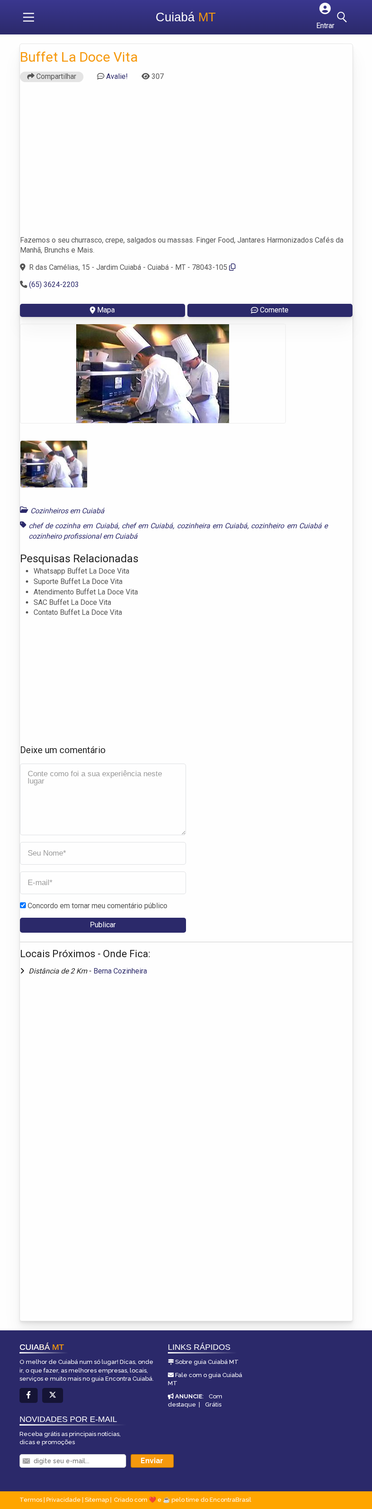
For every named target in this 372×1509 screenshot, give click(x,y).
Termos (31, 1499)
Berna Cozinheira (120, 971)
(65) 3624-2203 (54, 284)
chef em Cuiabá (147, 525)
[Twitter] (52, 1395)
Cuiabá (185, 17)
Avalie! (117, 76)
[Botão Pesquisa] (343, 17)
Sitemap (97, 1499)
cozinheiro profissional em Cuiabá (83, 536)
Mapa (106, 310)
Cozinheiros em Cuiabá (67, 510)
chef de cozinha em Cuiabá (73, 525)
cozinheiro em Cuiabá (286, 525)
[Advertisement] (186, 162)
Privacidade (63, 1499)
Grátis (213, 1404)
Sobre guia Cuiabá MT (207, 1361)
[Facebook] (29, 1395)
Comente (274, 310)
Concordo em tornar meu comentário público (97, 905)
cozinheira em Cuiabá (212, 525)
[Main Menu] (29, 17)
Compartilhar (55, 76)
